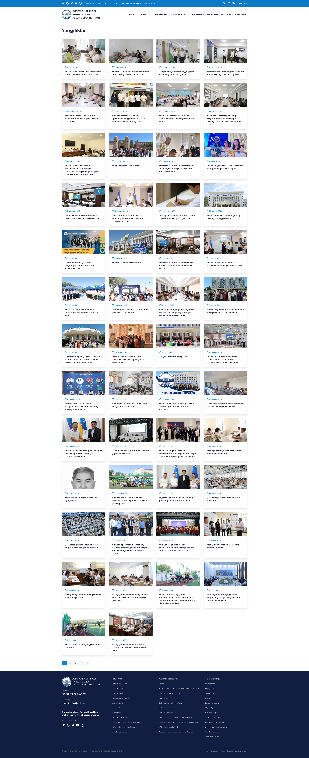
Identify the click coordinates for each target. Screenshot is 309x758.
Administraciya (118, 703)
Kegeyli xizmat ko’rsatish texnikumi (127, 722)
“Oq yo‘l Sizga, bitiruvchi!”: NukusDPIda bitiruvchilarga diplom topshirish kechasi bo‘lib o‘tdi (176, 548)
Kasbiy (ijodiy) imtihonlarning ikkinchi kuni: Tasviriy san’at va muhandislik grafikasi (130, 598)
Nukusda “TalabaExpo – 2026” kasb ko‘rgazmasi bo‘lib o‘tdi (129, 405)
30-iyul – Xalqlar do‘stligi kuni (173, 357)
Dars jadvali (209, 688)
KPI (116, 3)
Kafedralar (116, 713)
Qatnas (208, 698)
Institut (132, 14)
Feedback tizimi (150, 3)
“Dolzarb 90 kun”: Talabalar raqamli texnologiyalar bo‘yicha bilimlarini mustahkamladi (177, 169)
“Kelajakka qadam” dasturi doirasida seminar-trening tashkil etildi (225, 405)
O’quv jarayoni (196, 14)
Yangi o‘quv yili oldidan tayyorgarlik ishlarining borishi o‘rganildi (176, 73)
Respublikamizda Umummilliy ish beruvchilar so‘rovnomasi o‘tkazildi (82, 217)
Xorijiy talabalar (215, 14)
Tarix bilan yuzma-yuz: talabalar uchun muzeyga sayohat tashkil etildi (225, 311)
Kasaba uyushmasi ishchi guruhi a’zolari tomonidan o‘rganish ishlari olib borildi (82, 119)
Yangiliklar (145, 14)
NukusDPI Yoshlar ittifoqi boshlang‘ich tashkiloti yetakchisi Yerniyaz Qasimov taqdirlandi (83, 454)
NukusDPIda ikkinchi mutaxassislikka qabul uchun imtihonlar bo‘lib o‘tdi (83, 73)
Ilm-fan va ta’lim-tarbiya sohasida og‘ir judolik (81, 499)
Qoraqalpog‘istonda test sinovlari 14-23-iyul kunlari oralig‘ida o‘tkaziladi (83, 546)
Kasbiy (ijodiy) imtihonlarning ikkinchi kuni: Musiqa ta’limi (83, 596)
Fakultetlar (116, 708)
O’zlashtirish (210, 693)
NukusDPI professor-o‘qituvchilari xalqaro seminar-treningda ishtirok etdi (176, 119)
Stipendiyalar (210, 708)
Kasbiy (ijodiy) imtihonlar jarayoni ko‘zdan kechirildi (223, 546)
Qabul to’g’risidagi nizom (169, 693)
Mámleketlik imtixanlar (214, 722)
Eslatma (162, 684)
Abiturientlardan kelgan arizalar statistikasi (176, 732)
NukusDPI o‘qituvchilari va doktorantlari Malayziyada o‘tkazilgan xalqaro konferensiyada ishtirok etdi (177, 454)
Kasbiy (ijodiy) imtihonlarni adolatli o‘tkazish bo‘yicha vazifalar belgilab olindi (129, 647)
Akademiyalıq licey (120, 732)
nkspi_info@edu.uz (74, 703)
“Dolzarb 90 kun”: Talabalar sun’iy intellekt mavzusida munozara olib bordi (176, 266)
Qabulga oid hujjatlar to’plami (171, 703)
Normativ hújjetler (212, 713)
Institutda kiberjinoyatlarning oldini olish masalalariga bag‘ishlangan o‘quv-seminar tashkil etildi (176, 312)
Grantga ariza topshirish (131, 3)
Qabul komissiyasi (166, 713)
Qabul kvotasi (164, 698)
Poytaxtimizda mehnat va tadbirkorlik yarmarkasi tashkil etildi (130, 311)
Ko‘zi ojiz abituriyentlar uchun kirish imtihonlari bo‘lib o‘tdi (224, 452)
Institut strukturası (119, 684)
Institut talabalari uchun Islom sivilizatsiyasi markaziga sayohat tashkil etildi (128, 360)
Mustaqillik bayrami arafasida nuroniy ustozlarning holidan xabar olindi (130, 73)
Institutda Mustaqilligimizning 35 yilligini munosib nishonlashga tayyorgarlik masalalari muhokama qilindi (224, 120)
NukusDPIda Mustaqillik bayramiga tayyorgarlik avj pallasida (224, 217)
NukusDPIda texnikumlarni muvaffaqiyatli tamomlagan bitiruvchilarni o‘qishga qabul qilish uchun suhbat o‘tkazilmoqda (82, 170)
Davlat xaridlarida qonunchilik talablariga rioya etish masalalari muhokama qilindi (128, 218)
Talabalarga (179, 14)
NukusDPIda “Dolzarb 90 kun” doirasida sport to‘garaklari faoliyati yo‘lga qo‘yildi (129, 501)
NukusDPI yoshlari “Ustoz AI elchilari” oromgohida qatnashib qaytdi (225, 167)
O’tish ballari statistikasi (168, 727)
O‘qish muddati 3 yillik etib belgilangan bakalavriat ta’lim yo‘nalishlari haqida (79, 266)
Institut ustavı (117, 688)
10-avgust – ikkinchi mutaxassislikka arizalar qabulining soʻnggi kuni (177, 217)
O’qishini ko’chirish (213, 732)
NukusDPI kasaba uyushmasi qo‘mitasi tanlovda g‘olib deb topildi (224, 264)
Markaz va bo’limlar (120, 717)
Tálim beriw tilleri (212, 737)
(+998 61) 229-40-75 (74, 694)
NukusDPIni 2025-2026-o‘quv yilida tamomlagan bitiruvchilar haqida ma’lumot (176, 407)
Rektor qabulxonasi (93, 3)
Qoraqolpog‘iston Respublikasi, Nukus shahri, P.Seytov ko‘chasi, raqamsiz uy (81, 713)
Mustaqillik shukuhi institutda (126, 263)
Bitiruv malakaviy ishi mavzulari (217, 727)
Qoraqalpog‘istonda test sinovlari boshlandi (223, 499)
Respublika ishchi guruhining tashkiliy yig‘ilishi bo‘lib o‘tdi (130, 452)
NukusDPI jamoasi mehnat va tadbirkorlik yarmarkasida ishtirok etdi (81, 312)
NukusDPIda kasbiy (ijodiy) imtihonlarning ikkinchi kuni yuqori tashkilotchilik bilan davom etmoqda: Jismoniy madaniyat (177, 599)
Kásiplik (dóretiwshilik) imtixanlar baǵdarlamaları (178, 722)
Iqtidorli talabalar (212, 703)
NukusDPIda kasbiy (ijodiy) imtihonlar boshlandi (83, 646)
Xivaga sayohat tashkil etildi (126, 166)
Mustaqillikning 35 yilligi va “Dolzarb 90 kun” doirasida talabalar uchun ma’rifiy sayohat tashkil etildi (82, 360)
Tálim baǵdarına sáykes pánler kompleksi (176, 717)
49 (82, 663)
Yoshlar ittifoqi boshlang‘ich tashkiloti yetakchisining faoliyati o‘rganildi (225, 73)
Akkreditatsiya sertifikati (122, 698)
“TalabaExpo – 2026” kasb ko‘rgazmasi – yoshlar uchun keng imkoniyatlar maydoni (81, 407)
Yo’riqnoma (210, 684)
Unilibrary (108, 3)
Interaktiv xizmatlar (237, 14)
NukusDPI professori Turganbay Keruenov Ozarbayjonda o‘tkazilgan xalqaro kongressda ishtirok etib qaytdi (129, 549)
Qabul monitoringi (166, 708)
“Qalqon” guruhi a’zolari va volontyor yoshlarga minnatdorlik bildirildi (177, 499)
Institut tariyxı (117, 693)
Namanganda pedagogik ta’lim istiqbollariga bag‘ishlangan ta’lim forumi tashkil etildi (223, 598)
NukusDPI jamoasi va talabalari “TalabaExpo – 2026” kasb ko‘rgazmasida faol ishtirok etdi (222, 360)
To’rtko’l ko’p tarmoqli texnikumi (125, 727)
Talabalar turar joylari (213, 717)
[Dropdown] (224, 3)
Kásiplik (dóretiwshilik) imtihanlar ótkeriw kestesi (179, 688)
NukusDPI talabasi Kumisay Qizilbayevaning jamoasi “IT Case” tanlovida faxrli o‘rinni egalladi (129, 119)
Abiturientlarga (162, 14)
